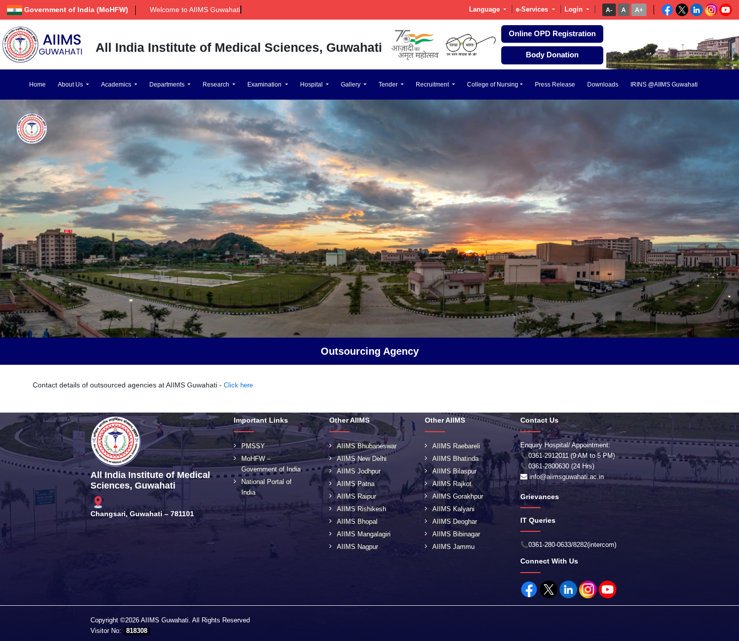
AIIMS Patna (356, 484)
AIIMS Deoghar (454, 521)
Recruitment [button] (433, 84)
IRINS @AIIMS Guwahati (664, 84)
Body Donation (552, 55)
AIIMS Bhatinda (455, 458)
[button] (609, 10)
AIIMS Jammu (453, 546)
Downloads (602, 84)
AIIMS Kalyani (453, 509)
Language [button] (485, 9)
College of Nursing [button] (492, 84)
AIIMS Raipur (356, 496)
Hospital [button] (312, 84)
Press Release (555, 84)
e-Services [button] (533, 9)
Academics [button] (117, 84)
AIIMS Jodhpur (359, 471)
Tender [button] (389, 84)
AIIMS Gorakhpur (457, 496)
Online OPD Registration (552, 34)
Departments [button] (167, 84)
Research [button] (217, 84)
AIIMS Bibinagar (456, 534)
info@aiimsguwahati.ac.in (566, 476)
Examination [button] (265, 84)
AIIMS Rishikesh (361, 509)
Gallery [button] (351, 84)
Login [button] (575, 9)
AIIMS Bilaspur (454, 471)
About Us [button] (71, 84)
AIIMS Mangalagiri (364, 534)
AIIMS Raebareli (456, 446)
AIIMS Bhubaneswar (367, 446)
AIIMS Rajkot (452, 484)
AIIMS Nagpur (357, 546)
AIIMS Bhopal (357, 521)
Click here (238, 385)
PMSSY (253, 446)
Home (37, 84)
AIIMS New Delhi (362, 458)
